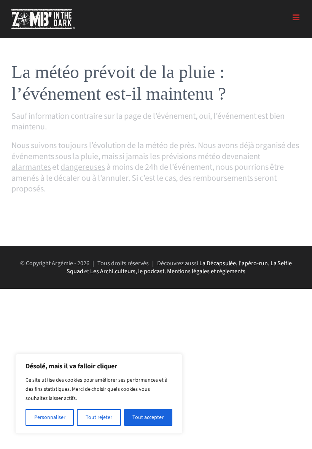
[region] (99, 394)
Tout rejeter (99, 417)
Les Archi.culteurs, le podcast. (128, 271)
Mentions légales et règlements (206, 271)
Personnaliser (49, 417)
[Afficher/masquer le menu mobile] (297, 17)
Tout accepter (148, 417)
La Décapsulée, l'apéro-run (233, 263)
